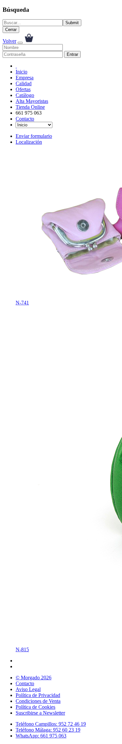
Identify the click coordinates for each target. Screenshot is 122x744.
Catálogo (25, 95)
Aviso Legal (28, 689)
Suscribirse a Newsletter (40, 713)
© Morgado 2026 (33, 677)
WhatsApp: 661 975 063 (41, 735)
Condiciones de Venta (38, 701)
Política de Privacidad (38, 695)
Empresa (25, 77)
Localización (29, 142)
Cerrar (11, 29)
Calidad (24, 83)
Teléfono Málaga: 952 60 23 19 (48, 730)
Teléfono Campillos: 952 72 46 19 (51, 724)
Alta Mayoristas (32, 101)
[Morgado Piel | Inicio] (16, 66)
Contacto (25, 118)
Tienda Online (30, 107)
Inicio (21, 71)
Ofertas (23, 89)
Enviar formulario (34, 136)
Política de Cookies (35, 707)
